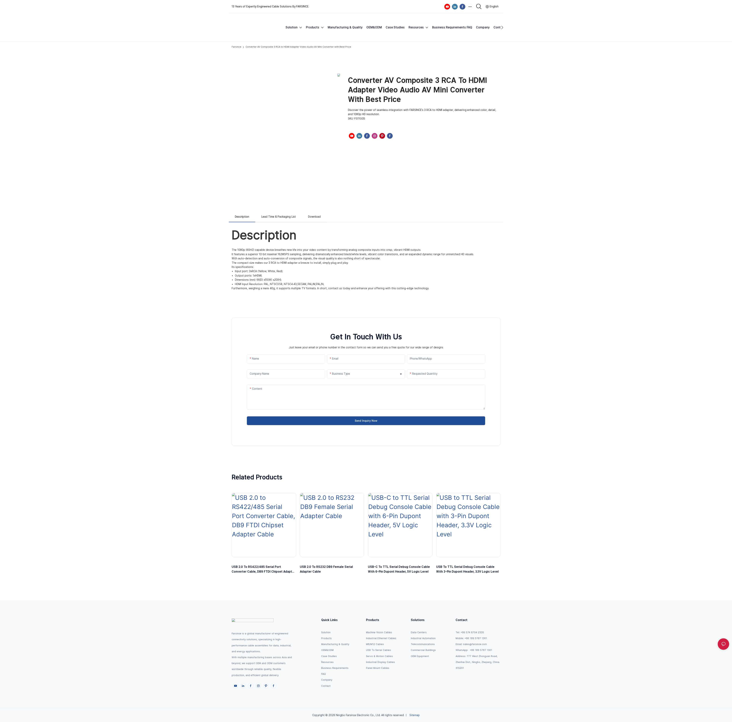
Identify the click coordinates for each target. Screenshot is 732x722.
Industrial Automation (423, 638)
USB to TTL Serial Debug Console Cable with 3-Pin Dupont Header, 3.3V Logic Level (467, 569)
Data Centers (419, 632)
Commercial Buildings (423, 650)
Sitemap (414, 715)
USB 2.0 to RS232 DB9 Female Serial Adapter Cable (326, 569)
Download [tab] (314, 216)
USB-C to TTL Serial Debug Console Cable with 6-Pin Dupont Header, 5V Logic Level (399, 569)
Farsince (236, 47)
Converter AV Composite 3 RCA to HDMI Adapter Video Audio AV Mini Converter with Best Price (298, 47)
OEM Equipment (420, 656)
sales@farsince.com (475, 644)
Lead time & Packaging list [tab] (278, 216)
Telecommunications (423, 644)
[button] (502, 27)
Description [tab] (242, 216)
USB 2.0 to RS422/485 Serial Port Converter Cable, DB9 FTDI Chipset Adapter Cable (263, 569)
